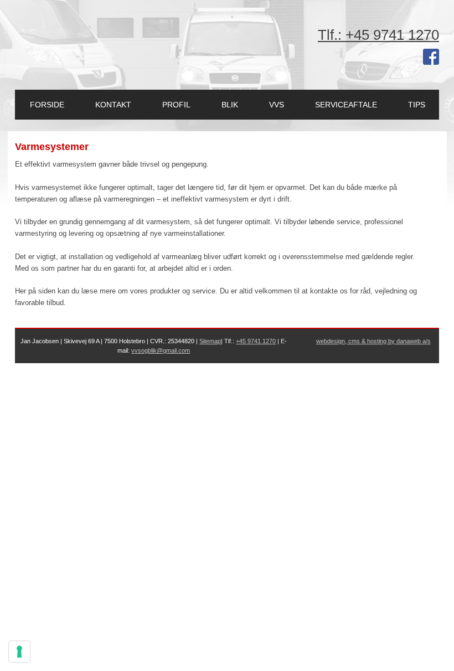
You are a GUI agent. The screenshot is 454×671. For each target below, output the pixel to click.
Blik (229, 104)
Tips (416, 104)
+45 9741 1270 (256, 341)
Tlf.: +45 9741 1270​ (378, 35)
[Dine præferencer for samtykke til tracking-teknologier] (19, 651)
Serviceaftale (346, 104)
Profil (176, 104)
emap (213, 341)
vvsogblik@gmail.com (160, 350)
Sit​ (202, 341)
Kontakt (113, 104)
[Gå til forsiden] (74, 38)
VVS (276, 104)
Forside (47, 104)
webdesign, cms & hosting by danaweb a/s (373, 341)
